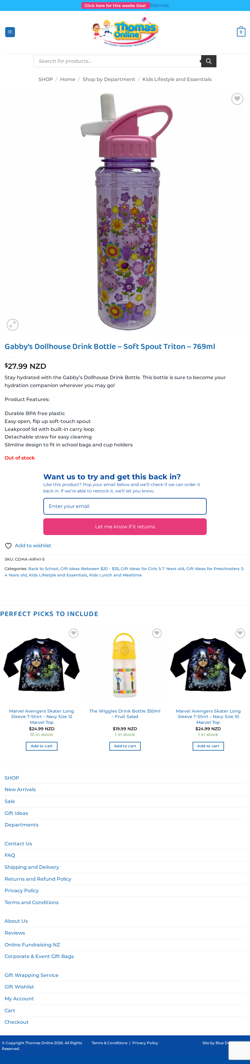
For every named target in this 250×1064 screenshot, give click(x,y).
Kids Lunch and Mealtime (115, 575)
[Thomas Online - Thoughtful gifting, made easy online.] (125, 32)
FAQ (10, 855)
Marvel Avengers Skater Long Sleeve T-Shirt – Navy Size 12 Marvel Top (41, 716)
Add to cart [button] (42, 746)
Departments (21, 825)
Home (67, 79)
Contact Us (18, 844)
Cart (10, 1010)
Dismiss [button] (159, 5)
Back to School (43, 568)
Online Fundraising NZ (32, 945)
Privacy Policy (22, 890)
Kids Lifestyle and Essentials (177, 79)
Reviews (15, 933)
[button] (10, 32)
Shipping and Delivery (32, 867)
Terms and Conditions (32, 902)
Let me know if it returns (125, 527)
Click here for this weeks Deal (115, 5)
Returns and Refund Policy (38, 879)
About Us (16, 921)
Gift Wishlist (19, 987)
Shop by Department (109, 79)
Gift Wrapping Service (32, 975)
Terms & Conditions (109, 1043)
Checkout (17, 1022)
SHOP (45, 79)
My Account (19, 999)
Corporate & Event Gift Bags (39, 956)
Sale (10, 801)
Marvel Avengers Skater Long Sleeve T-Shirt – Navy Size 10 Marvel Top (208, 716)
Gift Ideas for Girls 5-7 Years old (152, 568)
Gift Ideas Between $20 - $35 (89, 568)
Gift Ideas (16, 813)
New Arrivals (20, 789)
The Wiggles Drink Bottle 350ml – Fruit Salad (124, 714)
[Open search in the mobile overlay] (125, 61)
